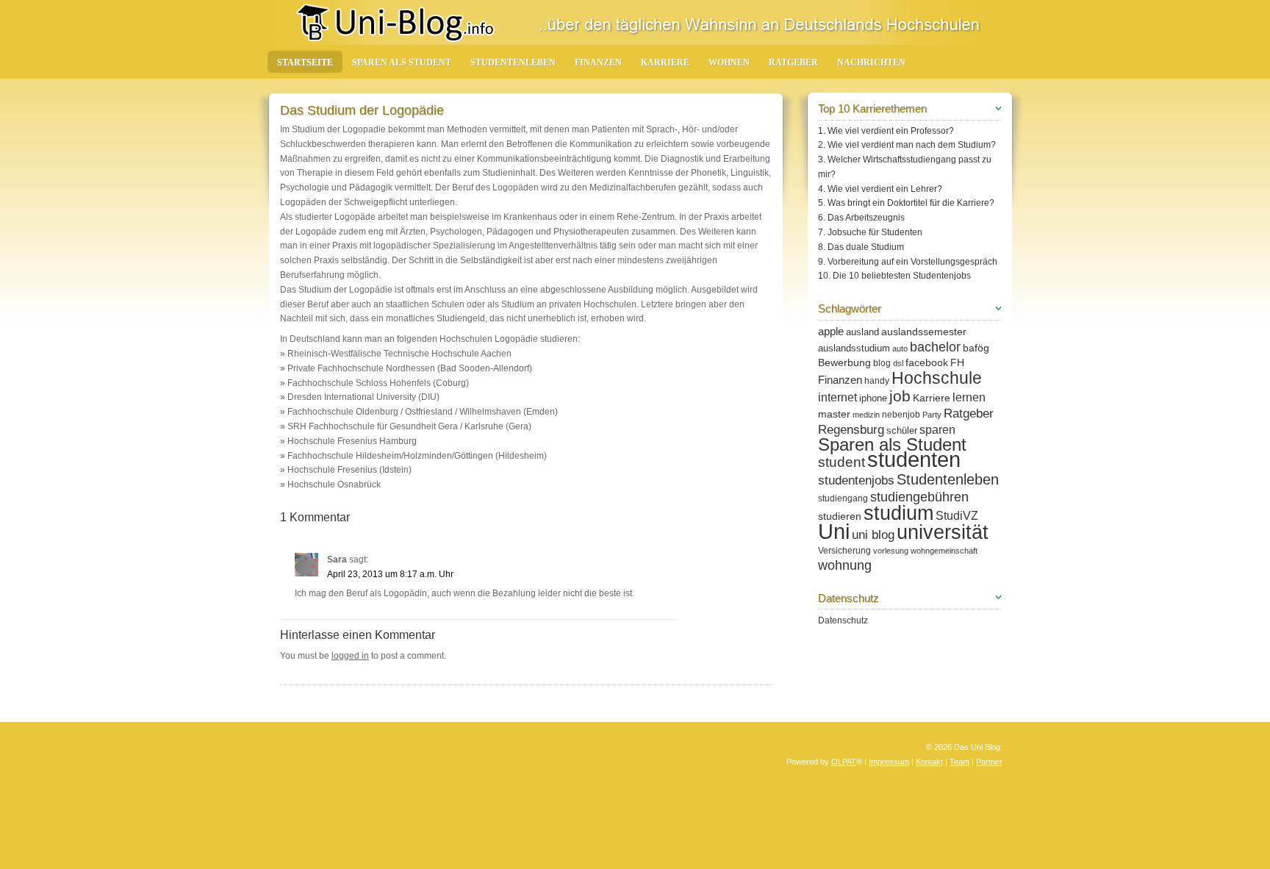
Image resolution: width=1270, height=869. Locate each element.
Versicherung (844, 551)
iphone (873, 398)
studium (898, 513)
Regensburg (851, 430)
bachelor (935, 347)
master (834, 414)
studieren (839, 516)
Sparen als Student (401, 62)
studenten (914, 459)
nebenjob (901, 415)
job (900, 395)
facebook (926, 362)
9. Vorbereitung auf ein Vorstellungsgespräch (907, 262)
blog (882, 363)
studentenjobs (856, 480)
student (841, 462)
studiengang (843, 498)
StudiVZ (957, 515)
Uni (834, 531)
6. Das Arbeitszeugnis (861, 217)
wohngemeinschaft (944, 550)
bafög (976, 348)
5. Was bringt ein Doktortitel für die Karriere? (906, 203)
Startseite (305, 62)
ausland (862, 331)
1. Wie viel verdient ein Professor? (886, 131)
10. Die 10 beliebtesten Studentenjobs (894, 276)
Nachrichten (871, 62)
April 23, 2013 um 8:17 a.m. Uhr (390, 574)
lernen (969, 397)
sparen (937, 429)
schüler (901, 430)
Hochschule (936, 377)
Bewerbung (844, 362)
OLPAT (843, 761)
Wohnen (729, 62)
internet (837, 397)
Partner (989, 761)
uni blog (873, 535)
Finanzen (598, 62)
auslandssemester (923, 331)
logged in (350, 656)
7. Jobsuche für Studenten (870, 232)
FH (957, 362)
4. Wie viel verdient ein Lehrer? (880, 189)
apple (831, 331)
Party (931, 414)
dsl (898, 363)
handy (876, 381)
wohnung (845, 565)
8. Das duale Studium (861, 247)
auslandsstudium (854, 348)
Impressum (889, 761)
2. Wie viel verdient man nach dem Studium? (907, 145)
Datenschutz (843, 620)
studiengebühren (919, 496)
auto (900, 348)
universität (943, 532)
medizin (866, 414)
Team (959, 761)
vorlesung (890, 550)
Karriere (665, 62)
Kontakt (929, 761)
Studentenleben (513, 62)
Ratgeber (793, 62)
